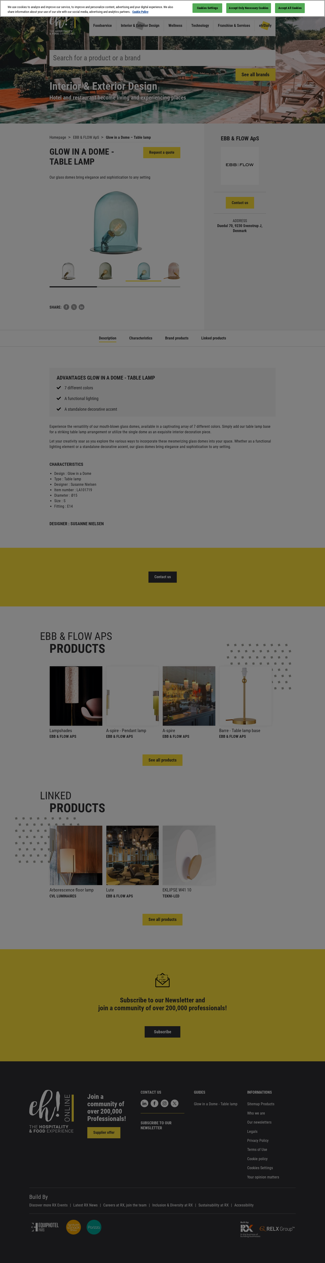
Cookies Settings (207, 8)
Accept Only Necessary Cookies (248, 8)
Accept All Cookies (290, 8)
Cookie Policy (140, 12)
